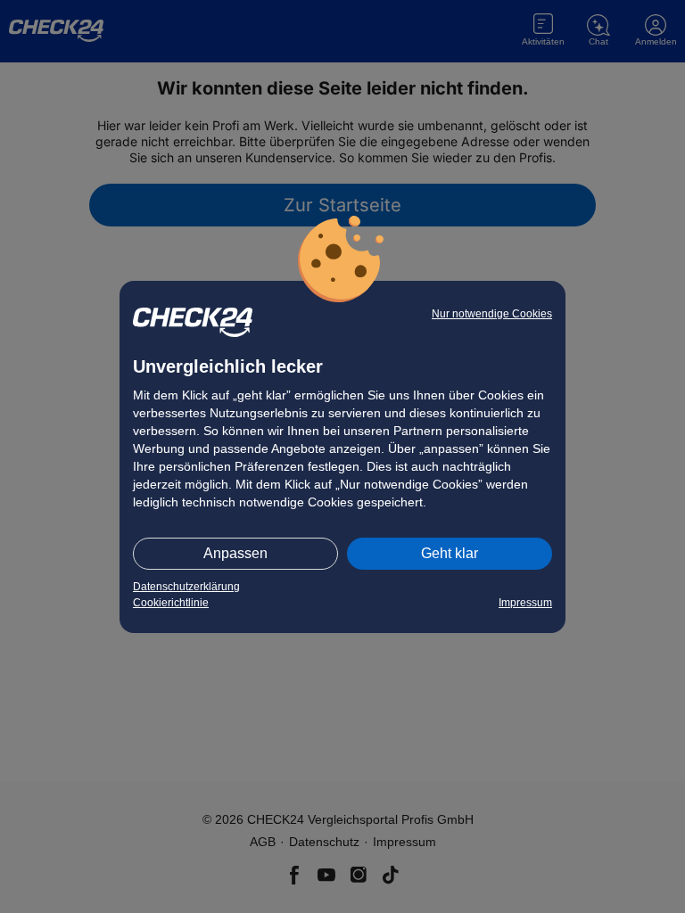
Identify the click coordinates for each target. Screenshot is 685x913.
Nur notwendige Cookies (492, 314)
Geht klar (449, 553)
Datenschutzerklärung (186, 586)
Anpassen (235, 553)
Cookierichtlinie (171, 602)
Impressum (525, 602)
